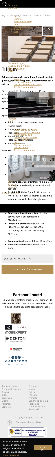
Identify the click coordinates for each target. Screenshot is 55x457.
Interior (11, 121)
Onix (16, 31)
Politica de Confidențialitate (37, 405)
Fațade (17, 79)
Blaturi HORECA (21, 140)
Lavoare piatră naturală (25, 137)
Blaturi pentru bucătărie (25, 130)
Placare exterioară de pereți (28, 84)
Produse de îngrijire (11, 389)
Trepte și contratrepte (25, 87)
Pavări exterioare (22, 82)
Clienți (5, 400)
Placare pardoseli (22, 145)
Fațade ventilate (16, 68)
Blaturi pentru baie (23, 135)
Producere (34, 386)
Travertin (18, 29)
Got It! (42, 448)
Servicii (5, 392)
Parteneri (6, 403)
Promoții (12, 118)
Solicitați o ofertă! (10, 193)
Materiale (12, 7)
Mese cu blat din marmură (27, 132)
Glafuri (17, 142)
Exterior (11, 70)
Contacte (12, 187)
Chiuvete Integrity (17, 63)
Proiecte (12, 184)
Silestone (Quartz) (23, 21)
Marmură (18, 19)
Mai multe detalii (11, 455)
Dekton (17, 16)
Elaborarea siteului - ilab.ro (29, 422)
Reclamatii (34, 409)
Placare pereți (21, 147)
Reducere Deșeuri (10, 386)
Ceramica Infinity (22, 26)
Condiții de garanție (38, 400)
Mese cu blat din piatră (19, 65)
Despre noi (13, 5)
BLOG (10, 181)
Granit (17, 24)
